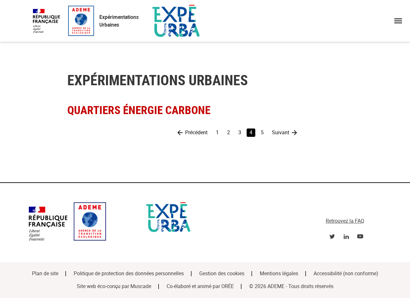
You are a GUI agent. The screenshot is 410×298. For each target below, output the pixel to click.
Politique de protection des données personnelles (129, 273)
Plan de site (45, 273)
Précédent (196, 132)
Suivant (280, 132)
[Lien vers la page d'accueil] (84, 222)
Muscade (140, 286)
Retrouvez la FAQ (345, 221)
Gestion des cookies (221, 273)
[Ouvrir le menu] (398, 21)
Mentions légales (279, 273)
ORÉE (227, 286)
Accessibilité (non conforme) (346, 273)
